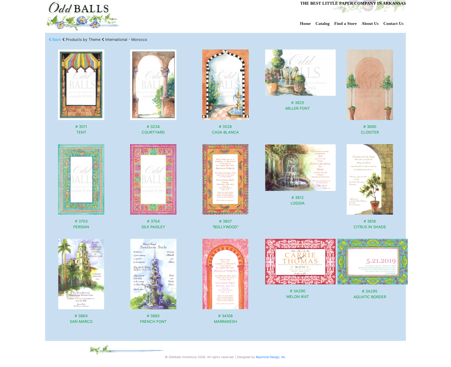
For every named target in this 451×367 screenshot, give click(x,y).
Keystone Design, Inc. (271, 357)
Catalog (322, 23)
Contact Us (393, 23)
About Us (370, 23)
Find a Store (345, 23)
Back (56, 39)
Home (305, 23)
